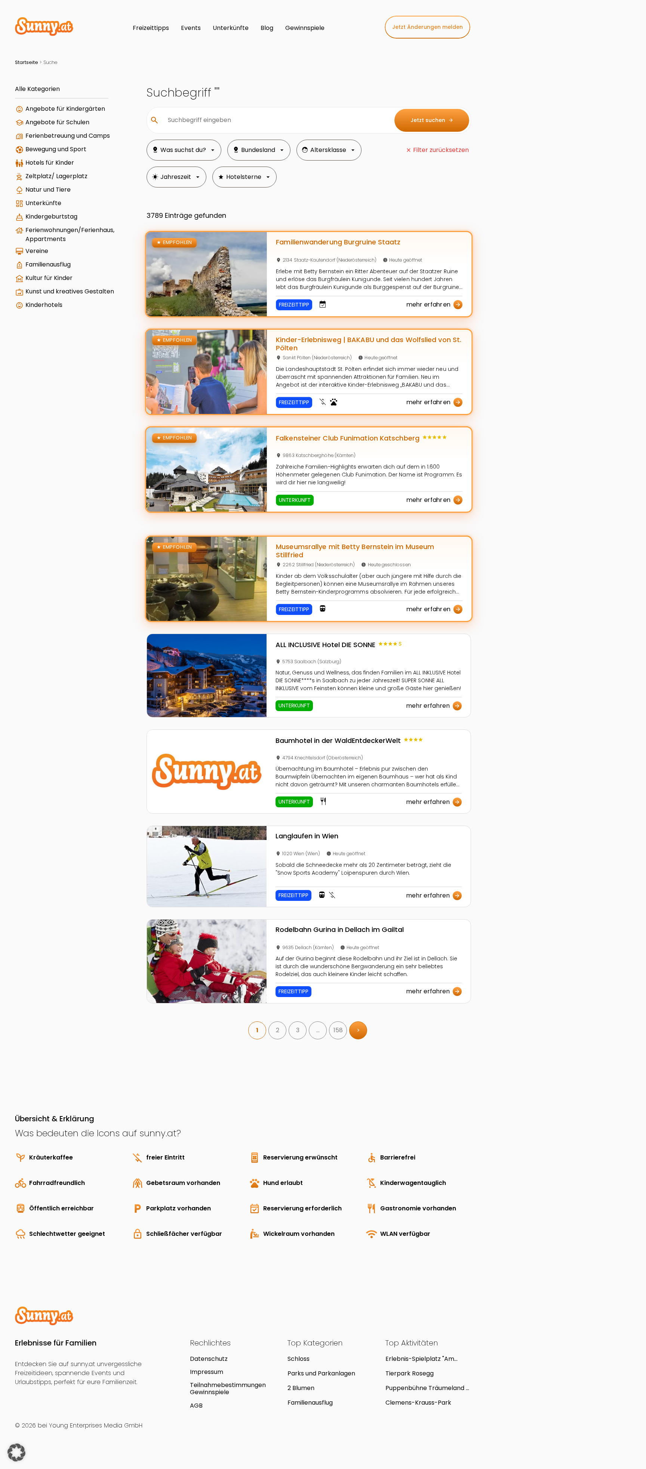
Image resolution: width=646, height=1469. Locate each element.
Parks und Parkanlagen (321, 1373)
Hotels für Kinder (49, 162)
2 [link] (277, 1030)
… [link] (318, 1030)
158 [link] (338, 1030)
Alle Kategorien (37, 89)
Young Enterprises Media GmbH (95, 1425)
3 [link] (297, 1030)
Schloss (298, 1358)
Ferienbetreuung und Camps (67, 135)
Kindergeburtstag (51, 216)
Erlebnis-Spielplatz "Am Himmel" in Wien (419, 1358)
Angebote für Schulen (57, 122)
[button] (16, 1452)
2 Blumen (300, 1388)
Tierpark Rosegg (409, 1373)
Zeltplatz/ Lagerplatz (56, 176)
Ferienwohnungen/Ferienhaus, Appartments (69, 234)
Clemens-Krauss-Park (418, 1402)
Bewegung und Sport (55, 149)
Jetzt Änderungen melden (427, 27)
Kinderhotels (43, 305)
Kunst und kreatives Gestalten (69, 291)
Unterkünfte (43, 203)
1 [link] (257, 1030)
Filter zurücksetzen (441, 150)
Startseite (26, 62)
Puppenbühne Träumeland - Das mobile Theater (427, 1388)
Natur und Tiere (48, 189)
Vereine (36, 251)
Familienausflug (48, 264)
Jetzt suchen (431, 120)
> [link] (358, 1030)
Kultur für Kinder (49, 278)
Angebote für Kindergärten (65, 108)
